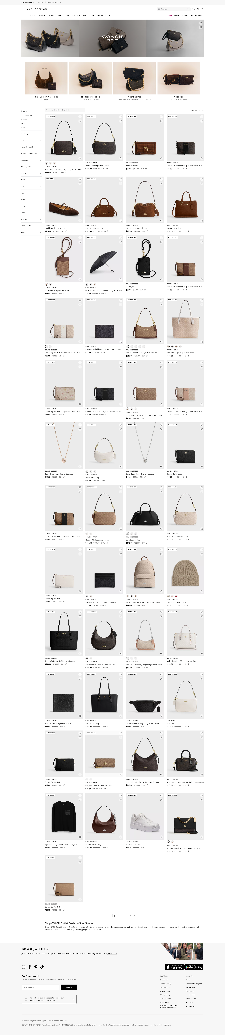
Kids (84, 15)
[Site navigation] (23, 9)
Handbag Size (26, 167)
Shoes (66, 15)
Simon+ (185, 15)
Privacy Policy (165, 995)
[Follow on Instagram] (24, 968)
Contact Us (164, 980)
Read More (96, 929)
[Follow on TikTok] (42, 968)
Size (22, 186)
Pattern (23, 206)
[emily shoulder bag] (104, 816)
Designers (42, 15)
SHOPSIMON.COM (27, 2)
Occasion (24, 219)
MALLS (40, 2)
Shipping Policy (165, 984)
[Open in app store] (174, 969)
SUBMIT (69, 987)
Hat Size (23, 180)
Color (22, 140)
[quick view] (80, 159)
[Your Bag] (202, 9)
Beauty (100, 15)
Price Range (25, 134)
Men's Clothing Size (27, 147)
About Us (189, 976)
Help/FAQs (164, 976)
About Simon (190, 995)
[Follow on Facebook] (30, 968)
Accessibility (164, 1002)
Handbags (76, 15)
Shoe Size (24, 173)
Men (60, 15)
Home (91, 15)
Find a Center (196, 15)
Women (52, 15)
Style (22, 193)
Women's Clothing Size (29, 153)
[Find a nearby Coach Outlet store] (200, 27)
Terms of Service (166, 999)
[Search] (174, 9)
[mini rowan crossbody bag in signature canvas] (185, 754)
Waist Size (24, 160)
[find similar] (80, 121)
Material (23, 199)
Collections (190, 991)
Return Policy (165, 987)
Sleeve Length (26, 226)
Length (23, 232)
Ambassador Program (194, 984)
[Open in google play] (193, 969)
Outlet (177, 15)
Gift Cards (189, 1002)
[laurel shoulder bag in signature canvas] (145, 754)
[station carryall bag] (185, 200)
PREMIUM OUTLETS (54, 2)
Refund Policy (165, 991)
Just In (24, 15)
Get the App (190, 987)
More (107, 15)
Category (24, 111)
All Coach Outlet (26, 115)
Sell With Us (190, 1006)
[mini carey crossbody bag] (145, 200)
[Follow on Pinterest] (36, 968)
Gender (23, 213)
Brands (32, 15)
